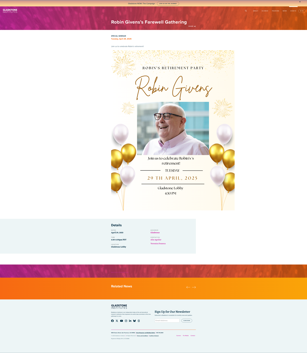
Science (265, 11)
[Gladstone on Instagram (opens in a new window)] (127, 321)
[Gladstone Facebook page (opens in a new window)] (113, 321)
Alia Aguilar (156, 239)
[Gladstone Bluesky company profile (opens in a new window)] (135, 321)
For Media (186, 335)
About (255, 11)
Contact (193, 335)
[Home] (10, 11)
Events (293, 11)
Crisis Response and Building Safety (145, 332)
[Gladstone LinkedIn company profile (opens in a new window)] (131, 321)
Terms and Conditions (142, 335)
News (285, 11)
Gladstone (155, 232)
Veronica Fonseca (158, 243)
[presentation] (189, 287)
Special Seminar (118, 36)
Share (191, 26)
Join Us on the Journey (168, 3)
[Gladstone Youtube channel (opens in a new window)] (122, 321)
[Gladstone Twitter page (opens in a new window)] (118, 321)
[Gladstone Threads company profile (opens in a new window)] (140, 321)
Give (302, 11)
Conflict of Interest (154, 335)
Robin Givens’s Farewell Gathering (119, 272)
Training (275, 11)
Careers (178, 335)
